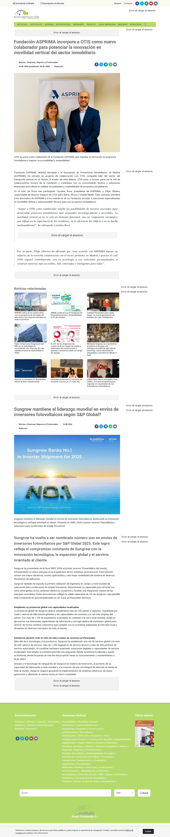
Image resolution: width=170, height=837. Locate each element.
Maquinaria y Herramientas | (76, 763)
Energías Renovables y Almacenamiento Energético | (89, 753)
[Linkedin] (146, 3)
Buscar (145, 793)
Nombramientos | (71, 770)
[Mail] (156, 3)
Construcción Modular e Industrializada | (110, 739)
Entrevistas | (54, 721)
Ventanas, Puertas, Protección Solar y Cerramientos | (89, 781)
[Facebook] (137, 3)
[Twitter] (142, 3)
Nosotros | (31, 728)
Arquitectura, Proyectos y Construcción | (83, 728)
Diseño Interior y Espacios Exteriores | (98, 742)
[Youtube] (151, 3)
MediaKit (117, 3)
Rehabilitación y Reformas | (95, 770)
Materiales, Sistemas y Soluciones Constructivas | (87, 767)
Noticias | (20, 721)
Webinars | (20, 725)
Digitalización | (69, 742)
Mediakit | (20, 728)
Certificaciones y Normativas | (77, 732)
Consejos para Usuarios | (75, 739)
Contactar (128, 3)
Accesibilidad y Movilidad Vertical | (80, 721)
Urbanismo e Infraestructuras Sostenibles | (84, 777)
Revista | (31, 725)
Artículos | (31, 721)
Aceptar (148, 831)
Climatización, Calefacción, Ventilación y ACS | (85, 735)
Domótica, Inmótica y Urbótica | (78, 746)
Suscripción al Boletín (24, 3)
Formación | (108, 756)
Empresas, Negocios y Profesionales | (82, 749)
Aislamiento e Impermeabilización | (80, 725)
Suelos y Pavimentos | (116, 774)
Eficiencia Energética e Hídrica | (111, 746)
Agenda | (42, 721)
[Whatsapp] (110, 64)
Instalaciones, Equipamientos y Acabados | (84, 760)
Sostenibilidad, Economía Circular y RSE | (83, 774)
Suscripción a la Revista (53, 3)
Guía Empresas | (45, 725)
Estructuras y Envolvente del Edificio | (81, 756)
